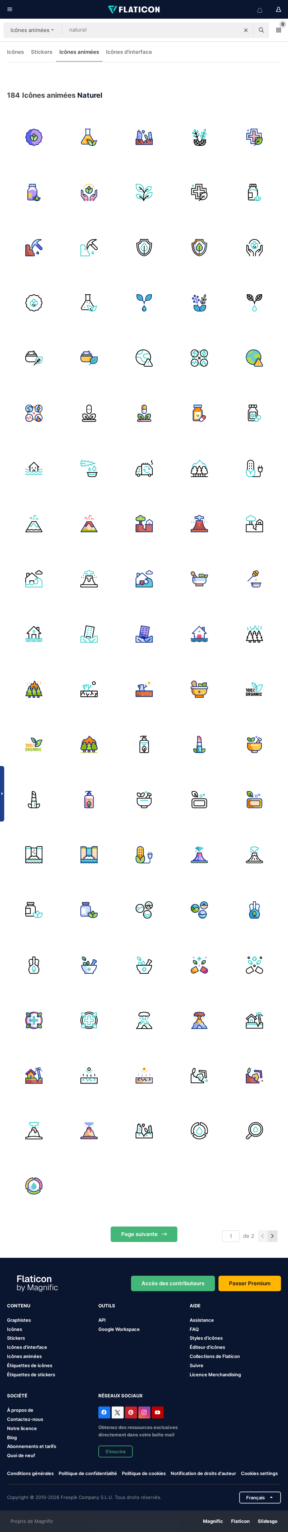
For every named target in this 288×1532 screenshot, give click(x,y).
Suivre (196, 1365)
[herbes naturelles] (199, 137)
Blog (12, 1437)
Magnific (213, 1521)
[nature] (199, 578)
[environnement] (144, 909)
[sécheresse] (89, 1075)
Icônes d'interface (129, 52)
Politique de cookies (144, 1473)
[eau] (199, 1130)
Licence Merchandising (215, 1374)
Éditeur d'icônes (207, 1347)
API (102, 1320)
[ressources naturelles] (33, 247)
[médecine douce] (199, 689)
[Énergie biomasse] (254, 468)
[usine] (144, 192)
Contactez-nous (25, 1419)
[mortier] (254, 744)
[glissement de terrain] (199, 1075)
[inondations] (33, 468)
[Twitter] (118, 1412)
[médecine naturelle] (33, 192)
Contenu (18, 1305)
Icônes (15, 52)
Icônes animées (79, 52)
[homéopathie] (254, 909)
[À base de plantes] (199, 965)
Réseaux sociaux (120, 1395)
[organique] (254, 689)
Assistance (202, 1320)
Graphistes (19, 1320)
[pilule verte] (89, 413)
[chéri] (254, 578)
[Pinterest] (131, 1412)
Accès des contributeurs (173, 1283)
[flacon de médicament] (199, 413)
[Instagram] (144, 1412)
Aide (195, 1305)
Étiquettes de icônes (29, 1365)
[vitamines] (33, 909)
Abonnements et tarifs (31, 1446)
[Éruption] (33, 1130)
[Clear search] (246, 30)
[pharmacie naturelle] (254, 137)
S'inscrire (115, 1451)
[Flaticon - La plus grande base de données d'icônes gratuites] (134, 9)
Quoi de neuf (21, 1455)
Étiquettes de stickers (31, 1374)
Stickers (41, 52)
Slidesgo (267, 1521)
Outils (106, 1305)
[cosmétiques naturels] (144, 302)
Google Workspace (119, 1329)
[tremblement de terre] (144, 137)
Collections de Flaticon (215, 1356)
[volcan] (33, 523)
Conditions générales (30, 1473)
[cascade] (33, 854)
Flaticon (240, 1521)
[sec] (89, 689)
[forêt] (254, 633)
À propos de (20, 1410)
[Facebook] (104, 1412)
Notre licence (22, 1428)
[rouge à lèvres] (199, 744)
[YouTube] (158, 1412)
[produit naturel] (33, 137)
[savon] (144, 744)
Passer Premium (249, 1283)
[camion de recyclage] (144, 468)
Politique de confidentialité (88, 1473)
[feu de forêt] (199, 468)
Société (17, 1395)
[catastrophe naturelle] (144, 357)
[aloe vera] (89, 468)
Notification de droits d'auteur (203, 1473)
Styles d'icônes (206, 1338)
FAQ (194, 1329)
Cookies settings (259, 1473)
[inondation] (33, 578)
